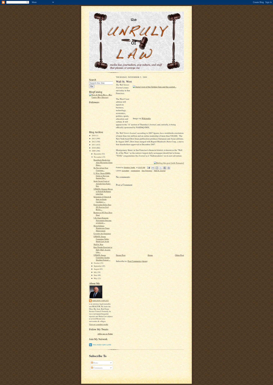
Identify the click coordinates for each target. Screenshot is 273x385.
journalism (125, 171)
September (98, 266)
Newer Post (120, 255)
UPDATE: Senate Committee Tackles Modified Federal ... (102, 257)
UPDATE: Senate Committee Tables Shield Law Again (101, 239)
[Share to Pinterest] (168, 167)
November (98, 157)
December (98, 154)
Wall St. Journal (159, 171)
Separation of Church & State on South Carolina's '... (102, 199)
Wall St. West (98, 244)
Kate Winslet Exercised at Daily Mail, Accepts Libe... (103, 249)
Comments (98, 367)
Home (150, 255)
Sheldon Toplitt (100, 300)
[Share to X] (160, 167)
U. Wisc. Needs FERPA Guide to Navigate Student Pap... (102, 175)
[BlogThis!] (156, 167)
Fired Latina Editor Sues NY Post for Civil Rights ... (102, 207)
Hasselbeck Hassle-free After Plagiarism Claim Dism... (103, 162)
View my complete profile (98, 324)
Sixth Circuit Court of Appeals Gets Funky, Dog (102, 183)
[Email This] (153, 167)
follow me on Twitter (105, 334)
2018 (94, 135)
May (96, 278)
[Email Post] (148, 167)
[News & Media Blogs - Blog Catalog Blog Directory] (101, 97)
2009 (94, 151)
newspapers (135, 171)
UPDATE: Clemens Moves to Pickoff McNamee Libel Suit (103, 191)
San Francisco (147, 171)
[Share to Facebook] (164, 167)
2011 (94, 144)
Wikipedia (146, 118)
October (97, 263)
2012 (94, 141)
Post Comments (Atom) (137, 261)
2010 (94, 148)
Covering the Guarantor (102, 233)
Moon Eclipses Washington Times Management (101, 228)
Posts (95, 362)
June (96, 275)
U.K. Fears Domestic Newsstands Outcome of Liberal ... (102, 220)
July (95, 272)
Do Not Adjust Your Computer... (101, 169)
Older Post (179, 255)
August (97, 269)
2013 (94, 138)
